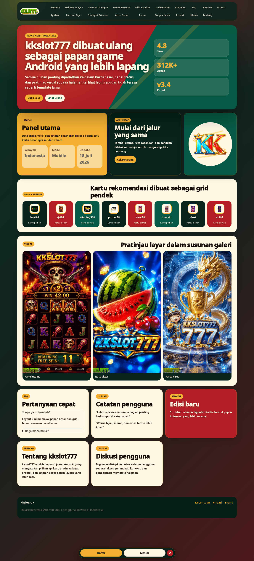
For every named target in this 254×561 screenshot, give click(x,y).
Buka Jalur (34, 98)
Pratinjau (180, 7)
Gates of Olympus (98, 7)
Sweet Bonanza (121, 7)
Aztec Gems (121, 15)
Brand (229, 502)
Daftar (101, 553)
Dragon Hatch (162, 15)
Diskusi (221, 7)
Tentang (207, 15)
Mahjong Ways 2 (74, 7)
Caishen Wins (162, 7)
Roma (142, 15)
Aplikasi (55, 15)
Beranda (55, 7)
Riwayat (207, 7)
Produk (180, 15)
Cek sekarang (125, 159)
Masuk (144, 553)
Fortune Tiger (74, 15)
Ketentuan (202, 502)
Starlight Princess (98, 15)
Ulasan (194, 15)
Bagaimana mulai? (37, 431)
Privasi (217, 502)
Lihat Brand (55, 98)
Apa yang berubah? (37, 412)
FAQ (194, 7)
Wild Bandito (142, 7)
